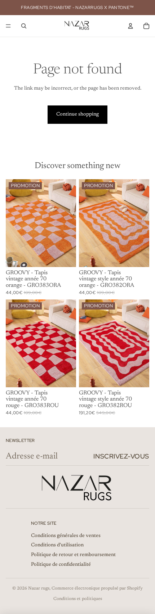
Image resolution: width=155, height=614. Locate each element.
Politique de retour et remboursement (73, 554)
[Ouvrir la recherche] (24, 26)
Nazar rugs (38, 588)
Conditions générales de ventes (66, 535)
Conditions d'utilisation (57, 545)
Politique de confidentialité (61, 564)
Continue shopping (77, 114)
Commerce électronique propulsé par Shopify (97, 588)
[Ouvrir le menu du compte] (130, 26)
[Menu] (8, 26)
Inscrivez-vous (121, 456)
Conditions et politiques (77, 599)
